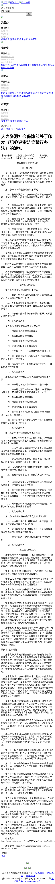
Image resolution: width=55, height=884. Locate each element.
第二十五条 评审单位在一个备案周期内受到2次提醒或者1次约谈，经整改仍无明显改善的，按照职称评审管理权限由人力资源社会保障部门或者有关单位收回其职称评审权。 (27, 802)
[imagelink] (25, 868)
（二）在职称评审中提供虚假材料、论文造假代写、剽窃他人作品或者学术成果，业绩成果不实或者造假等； (26, 306)
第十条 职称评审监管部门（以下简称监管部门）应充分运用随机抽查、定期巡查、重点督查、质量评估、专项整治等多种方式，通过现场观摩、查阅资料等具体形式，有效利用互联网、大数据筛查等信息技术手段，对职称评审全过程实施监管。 (27, 560)
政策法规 (32, 93)
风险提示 (8, 96)
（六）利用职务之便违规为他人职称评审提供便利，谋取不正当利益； (25, 413)
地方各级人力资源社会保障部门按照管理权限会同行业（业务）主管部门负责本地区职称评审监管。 (26, 265)
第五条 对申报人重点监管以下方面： (20, 290)
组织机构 (17, 96)
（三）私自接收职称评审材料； (18, 397)
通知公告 (5, 88)
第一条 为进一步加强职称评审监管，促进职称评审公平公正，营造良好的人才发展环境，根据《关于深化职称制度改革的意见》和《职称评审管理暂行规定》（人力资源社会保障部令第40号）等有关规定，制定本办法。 (27, 179)
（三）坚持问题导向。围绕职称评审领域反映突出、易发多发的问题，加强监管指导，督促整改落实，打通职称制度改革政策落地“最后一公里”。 (26, 221)
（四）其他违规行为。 (14, 321)
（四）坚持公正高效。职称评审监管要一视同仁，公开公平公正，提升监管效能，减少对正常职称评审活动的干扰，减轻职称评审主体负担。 (26, 232)
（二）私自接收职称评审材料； (18, 336)
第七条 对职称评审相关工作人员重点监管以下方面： (26, 378)
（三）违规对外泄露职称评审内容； (20, 341)
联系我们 (39, 873)
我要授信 (5, 116)
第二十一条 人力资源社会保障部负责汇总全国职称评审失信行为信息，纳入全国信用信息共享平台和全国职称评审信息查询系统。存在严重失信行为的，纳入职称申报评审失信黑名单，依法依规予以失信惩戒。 (27, 754)
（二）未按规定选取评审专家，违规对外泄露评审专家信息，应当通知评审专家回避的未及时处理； (26, 390)
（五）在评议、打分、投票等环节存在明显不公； (26, 351)
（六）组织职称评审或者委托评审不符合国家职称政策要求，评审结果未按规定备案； (26, 483)
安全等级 (30, 875)
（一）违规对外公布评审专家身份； (20, 331)
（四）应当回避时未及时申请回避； (20, 346)
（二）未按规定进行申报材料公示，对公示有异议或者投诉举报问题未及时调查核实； (26, 530)
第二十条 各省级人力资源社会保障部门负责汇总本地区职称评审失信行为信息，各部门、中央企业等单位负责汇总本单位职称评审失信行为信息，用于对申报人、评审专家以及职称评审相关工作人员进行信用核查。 (27, 739)
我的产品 (5, 119)
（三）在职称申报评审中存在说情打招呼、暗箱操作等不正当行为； (26, 314)
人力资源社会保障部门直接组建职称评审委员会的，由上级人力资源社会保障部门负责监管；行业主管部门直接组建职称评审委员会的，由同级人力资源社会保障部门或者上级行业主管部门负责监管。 (26, 276)
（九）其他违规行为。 (14, 511)
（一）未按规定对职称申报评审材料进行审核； (25, 384)
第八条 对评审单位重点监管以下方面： (21, 433)
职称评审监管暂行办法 (27, 163)
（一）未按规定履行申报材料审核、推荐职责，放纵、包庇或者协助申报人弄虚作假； (26, 522)
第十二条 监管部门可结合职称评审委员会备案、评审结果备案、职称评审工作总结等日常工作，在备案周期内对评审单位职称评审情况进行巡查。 (27, 582)
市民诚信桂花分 (7, 59)
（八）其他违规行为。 (14, 372)
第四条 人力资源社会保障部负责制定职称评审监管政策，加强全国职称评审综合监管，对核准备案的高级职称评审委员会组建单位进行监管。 (27, 256)
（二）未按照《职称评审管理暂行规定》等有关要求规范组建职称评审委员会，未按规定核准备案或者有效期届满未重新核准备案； (26, 451)
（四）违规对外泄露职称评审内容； (20, 402)
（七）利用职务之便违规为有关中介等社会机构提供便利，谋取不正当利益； (26, 421)
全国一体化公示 (7, 57)
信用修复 (5, 37)
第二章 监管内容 (27, 285)
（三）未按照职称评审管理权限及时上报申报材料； (25, 538)
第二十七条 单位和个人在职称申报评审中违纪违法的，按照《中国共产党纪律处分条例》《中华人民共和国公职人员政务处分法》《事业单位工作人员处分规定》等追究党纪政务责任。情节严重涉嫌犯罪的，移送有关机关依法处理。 (27, 828)
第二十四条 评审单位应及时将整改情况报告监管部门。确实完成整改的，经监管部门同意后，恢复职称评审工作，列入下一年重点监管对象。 (27, 790)
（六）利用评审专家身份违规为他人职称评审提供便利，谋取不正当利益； (26, 357)
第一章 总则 (27, 168)
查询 (29, 14)
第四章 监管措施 (9, 649)
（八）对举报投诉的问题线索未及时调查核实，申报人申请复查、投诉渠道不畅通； (26, 505)
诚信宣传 (26, 96)
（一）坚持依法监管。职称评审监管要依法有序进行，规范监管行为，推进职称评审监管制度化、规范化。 (26, 197)
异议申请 (5, 34)
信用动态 (5, 90)
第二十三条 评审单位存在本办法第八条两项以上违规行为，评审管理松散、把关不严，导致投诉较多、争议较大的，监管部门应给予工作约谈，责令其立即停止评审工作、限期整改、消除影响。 (27, 778)
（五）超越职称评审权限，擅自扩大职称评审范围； (25, 476)
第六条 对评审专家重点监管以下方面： (21, 326)
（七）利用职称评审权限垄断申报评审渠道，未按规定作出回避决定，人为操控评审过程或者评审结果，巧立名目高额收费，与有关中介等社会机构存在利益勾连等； (26, 494)
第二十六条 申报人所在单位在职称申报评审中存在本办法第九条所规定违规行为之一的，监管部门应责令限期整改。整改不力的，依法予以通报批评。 (27, 814)
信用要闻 (5, 85)
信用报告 (5, 31)
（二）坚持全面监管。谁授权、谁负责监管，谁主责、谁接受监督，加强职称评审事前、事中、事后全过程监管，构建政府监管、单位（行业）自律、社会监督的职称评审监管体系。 (26, 209)
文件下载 (32, 39)
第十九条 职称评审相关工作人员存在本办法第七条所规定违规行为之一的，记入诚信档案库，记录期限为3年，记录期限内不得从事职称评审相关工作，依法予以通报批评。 (27, 724)
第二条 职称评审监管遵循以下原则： (20, 189)
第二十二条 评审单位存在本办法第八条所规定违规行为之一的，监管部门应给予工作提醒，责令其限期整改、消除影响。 (27, 766)
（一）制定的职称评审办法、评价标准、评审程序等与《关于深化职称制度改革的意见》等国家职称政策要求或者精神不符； (26, 441)
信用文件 (41, 93)
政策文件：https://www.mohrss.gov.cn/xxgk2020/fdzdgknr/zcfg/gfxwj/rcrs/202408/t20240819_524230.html (27, 839)
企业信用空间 (6, 62)
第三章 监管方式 (27, 550)
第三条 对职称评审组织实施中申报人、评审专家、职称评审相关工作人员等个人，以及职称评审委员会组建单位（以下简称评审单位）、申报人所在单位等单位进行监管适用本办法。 (27, 244)
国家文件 (21, 129)
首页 (3, 129)
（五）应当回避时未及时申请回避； (20, 407)
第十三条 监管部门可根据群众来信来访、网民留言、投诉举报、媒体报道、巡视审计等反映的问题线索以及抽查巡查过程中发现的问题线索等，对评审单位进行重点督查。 (26, 593)
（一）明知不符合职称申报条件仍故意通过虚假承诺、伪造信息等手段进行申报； (26, 296)
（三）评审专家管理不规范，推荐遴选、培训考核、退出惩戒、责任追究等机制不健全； (25, 460)
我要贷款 (5, 113)
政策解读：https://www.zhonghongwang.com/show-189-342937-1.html (26, 847)
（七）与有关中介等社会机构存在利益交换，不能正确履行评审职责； (26, 365)
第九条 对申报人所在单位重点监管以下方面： (25, 516)
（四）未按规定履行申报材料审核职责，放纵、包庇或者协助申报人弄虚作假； (26, 468)
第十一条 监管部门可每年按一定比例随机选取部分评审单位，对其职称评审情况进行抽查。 (27, 572)
